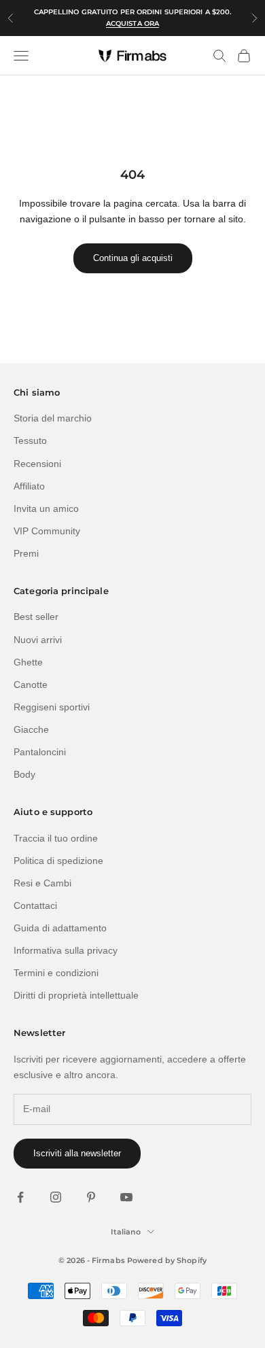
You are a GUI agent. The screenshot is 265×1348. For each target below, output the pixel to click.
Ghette (28, 662)
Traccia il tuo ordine (56, 838)
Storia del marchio (53, 418)
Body (24, 774)
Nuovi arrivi (38, 639)
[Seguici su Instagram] (56, 1197)
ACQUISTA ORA (132, 23)
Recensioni (37, 463)
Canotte (31, 684)
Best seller (36, 616)
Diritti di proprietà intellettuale (76, 995)
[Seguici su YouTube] (126, 1197)
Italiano (126, 1232)
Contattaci (35, 905)
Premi (26, 553)
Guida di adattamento (60, 927)
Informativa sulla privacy (66, 950)
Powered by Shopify (167, 1260)
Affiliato (29, 486)
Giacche (31, 729)
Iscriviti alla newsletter (77, 1153)
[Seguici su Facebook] (20, 1197)
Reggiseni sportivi (52, 707)
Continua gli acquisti (133, 258)
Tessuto (30, 440)
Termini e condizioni (56, 972)
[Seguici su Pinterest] (91, 1197)
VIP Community (47, 530)
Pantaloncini (40, 751)
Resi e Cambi (42, 883)
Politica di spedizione (58, 860)
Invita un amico (46, 508)
